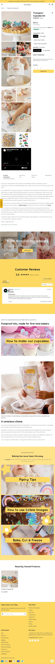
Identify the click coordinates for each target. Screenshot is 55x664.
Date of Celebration (38, 54)
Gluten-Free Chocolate (40, 43)
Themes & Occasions (34, 608)
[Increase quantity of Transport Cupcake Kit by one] (40, 68)
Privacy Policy (4, 638)
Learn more (27, 250)
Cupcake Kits (32, 614)
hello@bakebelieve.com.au (36, 637)
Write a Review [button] (48, 278)
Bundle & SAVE (32, 626)
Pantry (30, 624)
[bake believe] (27, 4)
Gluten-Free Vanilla (39, 40)
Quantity (35, 65)
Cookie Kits (32, 617)
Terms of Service (5, 644)
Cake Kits (31, 612)
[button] (48, 301)
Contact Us (4, 649)
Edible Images (32, 619)
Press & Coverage (6, 647)
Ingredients (4, 653)
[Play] (27, 341)
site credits (11, 657)
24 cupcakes (46, 50)
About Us (3, 635)
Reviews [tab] (5, 281)
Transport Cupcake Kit (7, 589)
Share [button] (11, 301)
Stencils (31, 621)
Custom (31, 610)
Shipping (3, 640)
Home (2, 8)
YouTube (8, 459)
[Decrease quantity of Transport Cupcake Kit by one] (34, 68)
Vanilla (36, 36)
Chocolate (42, 36)
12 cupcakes (37, 50)
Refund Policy (4, 642)
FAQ (2, 633)
